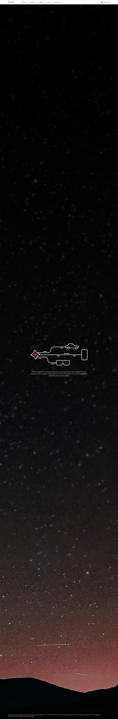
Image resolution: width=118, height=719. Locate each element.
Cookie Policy (31, 716)
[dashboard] (11, 2)
